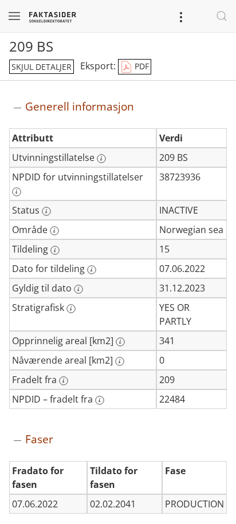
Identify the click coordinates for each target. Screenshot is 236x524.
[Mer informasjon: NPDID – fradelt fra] (99, 400)
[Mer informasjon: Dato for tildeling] (91, 269)
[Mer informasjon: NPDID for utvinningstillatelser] (16, 191)
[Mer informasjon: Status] (46, 211)
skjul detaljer (41, 66)
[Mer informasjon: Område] (54, 230)
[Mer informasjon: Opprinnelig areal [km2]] (120, 341)
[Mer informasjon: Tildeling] (55, 250)
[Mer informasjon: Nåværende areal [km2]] (119, 361)
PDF (140, 66)
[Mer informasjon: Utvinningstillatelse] (101, 158)
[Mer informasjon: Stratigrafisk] (71, 308)
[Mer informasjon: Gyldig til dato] (78, 289)
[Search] (221, 16)
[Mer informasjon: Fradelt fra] (63, 380)
